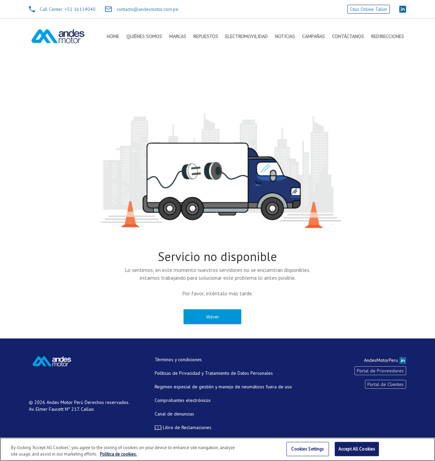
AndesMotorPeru (381, 360)
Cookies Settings (307, 449)
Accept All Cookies (356, 449)
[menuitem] (113, 36)
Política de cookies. (118, 454)
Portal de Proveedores (380, 371)
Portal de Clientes (385, 384)
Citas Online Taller (368, 9)
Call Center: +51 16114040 (67, 9)
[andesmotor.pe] (58, 36)
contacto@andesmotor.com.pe (147, 9)
